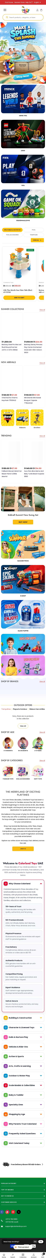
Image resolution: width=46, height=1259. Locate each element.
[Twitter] (19, 1212)
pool (33, 230)
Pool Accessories (12, 235)
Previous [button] (18, 420)
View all (42, 310)
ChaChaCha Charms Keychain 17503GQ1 (9, 399)
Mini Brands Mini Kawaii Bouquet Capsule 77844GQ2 (32, 400)
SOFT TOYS (38, 779)
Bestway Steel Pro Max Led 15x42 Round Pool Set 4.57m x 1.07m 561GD (11, 347)
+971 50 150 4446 (11, 1222)
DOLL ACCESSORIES (23, 779)
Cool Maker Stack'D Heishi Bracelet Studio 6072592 (11, 472)
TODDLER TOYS (8, 779)
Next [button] (43, 420)
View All (36, 240)
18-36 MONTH (23, 751)
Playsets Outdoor (20, 709)
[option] (23, 53)
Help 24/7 (29, 2)
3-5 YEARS (38, 751)
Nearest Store (19, 2)
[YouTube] (13, 1212)
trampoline (34, 235)
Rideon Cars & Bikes (38, 709)
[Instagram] (7, 1212)
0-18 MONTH (8, 751)
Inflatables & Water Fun (12, 230)
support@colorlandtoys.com (16, 1226)
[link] (23, 1164)
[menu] (5, 10)
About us (23, 849)
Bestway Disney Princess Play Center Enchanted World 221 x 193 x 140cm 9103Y (33, 348)
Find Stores (9, 2)
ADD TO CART (19, 298)
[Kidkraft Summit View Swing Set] (23, 501)
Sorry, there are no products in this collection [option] (23, 717)
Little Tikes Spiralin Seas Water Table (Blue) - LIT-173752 (18, 291)
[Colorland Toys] (23, 99)
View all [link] (42, 760)
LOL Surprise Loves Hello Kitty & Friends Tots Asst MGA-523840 (33, 473)
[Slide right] (42, 1164)
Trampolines (6, 709)
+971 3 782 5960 (11, 1219)
